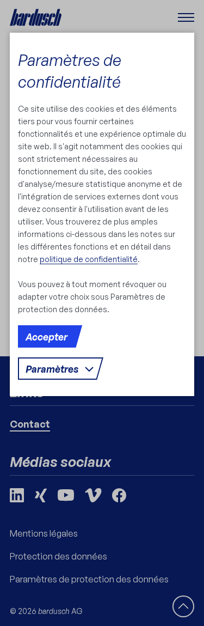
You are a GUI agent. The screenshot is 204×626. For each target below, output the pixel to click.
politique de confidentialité (89, 259)
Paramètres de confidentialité (69, 71)
